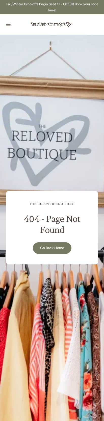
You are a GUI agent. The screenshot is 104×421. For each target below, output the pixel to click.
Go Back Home (52, 248)
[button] (8, 24)
